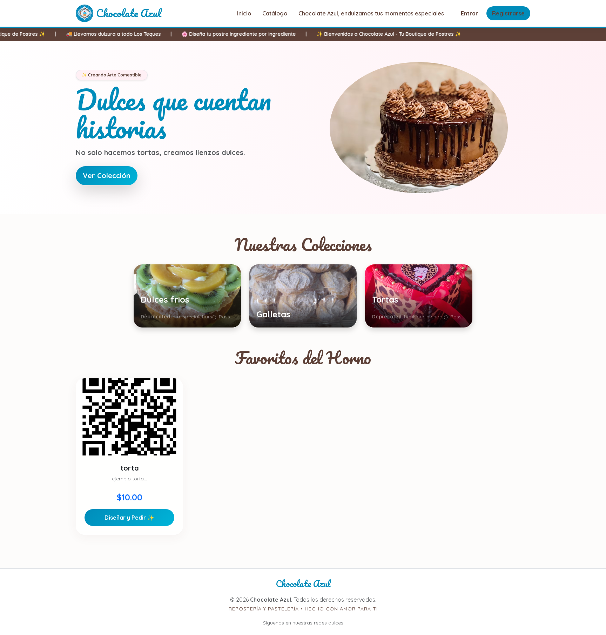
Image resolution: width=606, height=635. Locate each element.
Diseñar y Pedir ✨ (129, 517)
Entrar (469, 13)
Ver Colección (106, 175)
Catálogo (274, 13)
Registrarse (508, 13)
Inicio (244, 13)
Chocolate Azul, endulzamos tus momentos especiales (371, 13)
